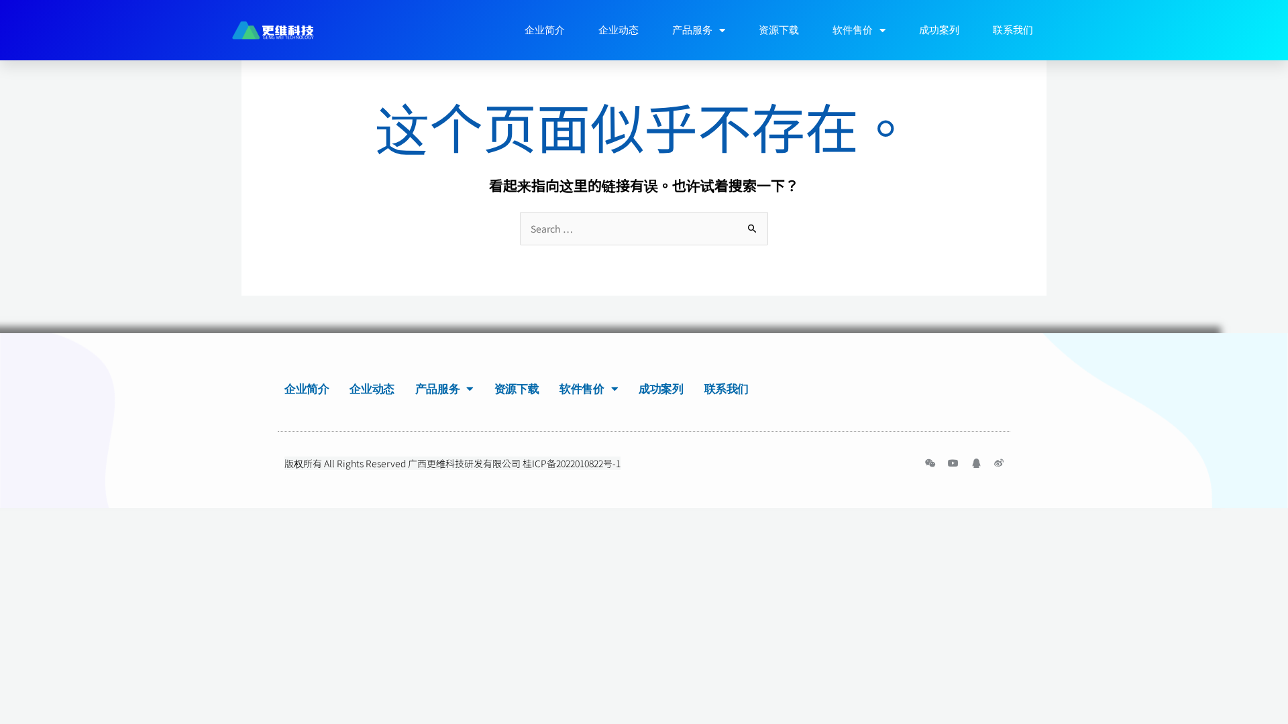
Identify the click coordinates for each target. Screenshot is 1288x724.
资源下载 (779, 30)
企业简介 (545, 30)
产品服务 (692, 30)
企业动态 (618, 30)
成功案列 (939, 30)
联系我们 (1013, 30)
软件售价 (853, 30)
